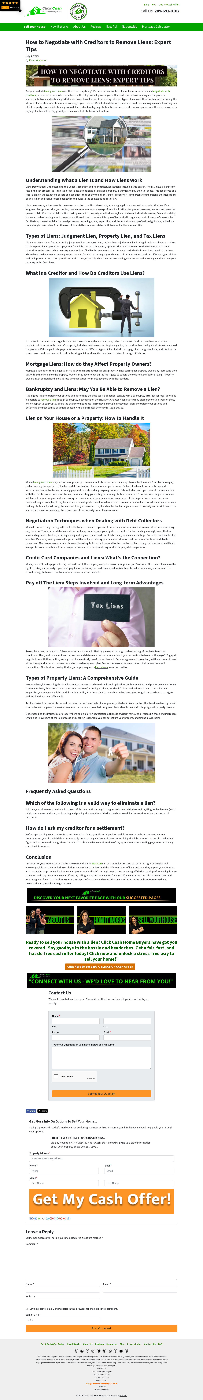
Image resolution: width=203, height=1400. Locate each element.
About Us (79, 26)
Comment (32, 1244)
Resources (111, 1344)
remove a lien (48, 400)
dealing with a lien (42, 482)
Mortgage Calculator (156, 26)
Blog (146, 5)
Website (30, 1296)
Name (56, 1016)
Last (105, 1026)
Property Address (39, 1153)
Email (107, 1032)
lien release (101, 667)
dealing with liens (53, 91)
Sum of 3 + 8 (33, 1315)
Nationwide (129, 26)
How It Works (59, 26)
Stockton (97, 863)
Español (111, 26)
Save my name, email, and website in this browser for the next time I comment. (74, 1309)
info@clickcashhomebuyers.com (101, 1383)
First (54, 1026)
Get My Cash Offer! (169, 5)
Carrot (123, 1395)
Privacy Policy (134, 1344)
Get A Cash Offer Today (52, 1344)
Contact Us (150, 1344)
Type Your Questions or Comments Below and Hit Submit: (84, 1045)
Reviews (95, 26)
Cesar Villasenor (38, 60)
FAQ (154, 5)
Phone (55, 1032)
